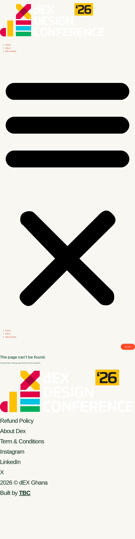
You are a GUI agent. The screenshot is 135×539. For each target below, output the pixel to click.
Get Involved (10, 51)
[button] (67, 191)
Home (7, 45)
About (8, 48)
